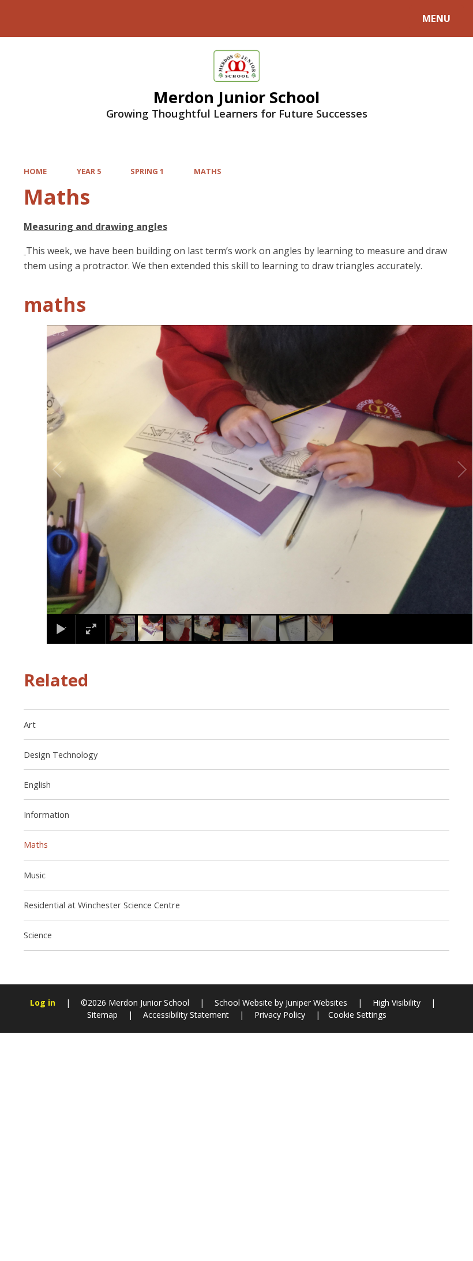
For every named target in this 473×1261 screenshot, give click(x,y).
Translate (105, 21)
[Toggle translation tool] (56, 18)
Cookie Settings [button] (357, 1014)
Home (35, 171)
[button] (70, 469)
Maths (208, 171)
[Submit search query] (156, 16)
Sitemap (102, 1014)
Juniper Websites (315, 1002)
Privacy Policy (279, 1014)
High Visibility (397, 1002)
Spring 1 (147, 171)
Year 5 (89, 171)
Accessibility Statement (186, 1014)
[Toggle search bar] (24, 18)
